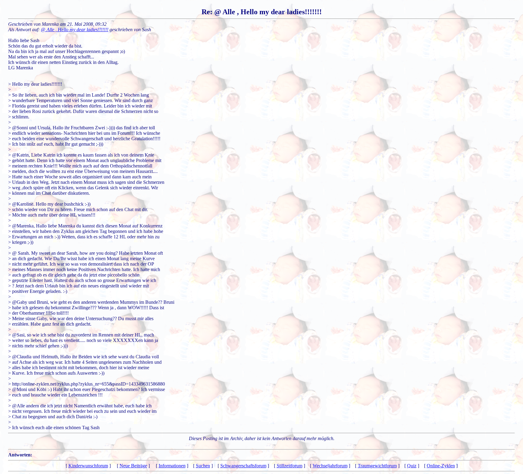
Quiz (411, 465)
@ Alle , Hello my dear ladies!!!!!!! (74, 29)
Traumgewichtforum (377, 465)
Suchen (203, 465)
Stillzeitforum (289, 465)
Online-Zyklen (441, 465)
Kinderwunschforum (88, 465)
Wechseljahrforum (330, 465)
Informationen (172, 465)
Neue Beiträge (133, 465)
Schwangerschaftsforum (243, 465)
